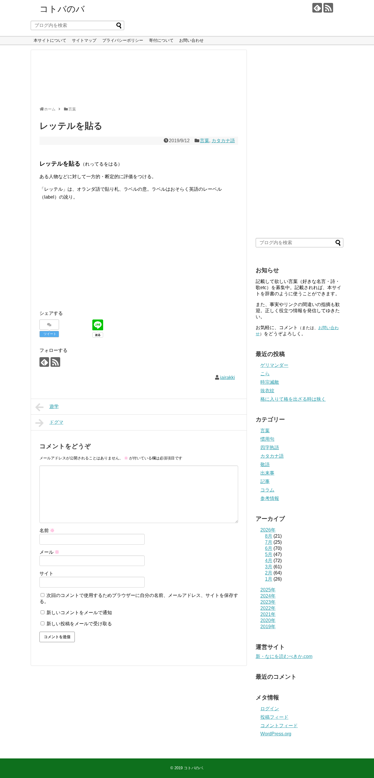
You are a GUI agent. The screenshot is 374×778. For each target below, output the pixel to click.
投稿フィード (274, 717)
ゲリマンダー (274, 365)
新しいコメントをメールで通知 (79, 612)
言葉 (204, 140)
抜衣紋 (267, 390)
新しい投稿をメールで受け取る (79, 623)
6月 (268, 548)
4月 (268, 560)
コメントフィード (279, 725)
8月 (268, 536)
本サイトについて (50, 40)
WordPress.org (275, 733)
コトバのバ (62, 9)
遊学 (54, 406)
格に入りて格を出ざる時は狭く (293, 399)
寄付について (161, 40)
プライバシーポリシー (122, 40)
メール (49, 552)
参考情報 (269, 498)
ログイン (269, 708)
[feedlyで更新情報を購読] (317, 8)
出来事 (267, 472)
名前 (47, 530)
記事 (265, 481)
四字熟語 (269, 447)
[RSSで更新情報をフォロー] (328, 8)
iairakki (227, 377)
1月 (268, 578)
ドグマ (56, 422)
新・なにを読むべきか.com (284, 656)
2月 (268, 572)
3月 (268, 566)
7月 (268, 542)
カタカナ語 (223, 140)
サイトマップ (84, 40)
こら (265, 373)
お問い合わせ (191, 40)
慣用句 (267, 439)
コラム (267, 489)
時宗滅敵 (269, 382)
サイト (46, 573)
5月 (268, 554)
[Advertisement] (137, 81)
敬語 (265, 464)
